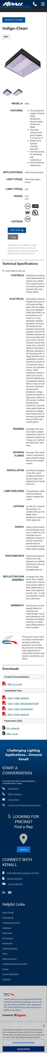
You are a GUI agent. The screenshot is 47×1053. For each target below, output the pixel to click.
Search (23, 849)
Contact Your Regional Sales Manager (24, 805)
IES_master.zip (13, 728)
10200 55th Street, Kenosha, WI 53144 (23, 872)
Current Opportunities (10, 974)
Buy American (7, 938)
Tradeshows (6, 928)
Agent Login (6, 912)
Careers (5, 969)
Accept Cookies (23, 1049)
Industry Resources (9, 958)
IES (12, 237)
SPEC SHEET (16, 230)
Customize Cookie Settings (23, 1042)
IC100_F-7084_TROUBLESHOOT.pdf (23, 703)
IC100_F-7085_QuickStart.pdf (20, 709)
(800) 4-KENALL (15, 794)
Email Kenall (13, 799)
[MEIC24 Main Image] (18, 93)
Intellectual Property (9, 948)
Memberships (7, 943)
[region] (23, 1037)
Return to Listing (13, 19)
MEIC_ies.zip (12, 733)
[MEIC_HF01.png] (7, 93)
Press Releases (8, 917)
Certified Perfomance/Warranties (14, 964)
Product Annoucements (11, 922)
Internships (6, 979)
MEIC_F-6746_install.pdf (18, 714)
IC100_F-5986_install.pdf (18, 698)
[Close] (44, 1026)
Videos (4, 953)
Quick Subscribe (15, 884)
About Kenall (7, 933)
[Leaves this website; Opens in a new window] (22, 1015)
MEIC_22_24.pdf (15, 684)
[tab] (6, 37)
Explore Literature (14, 878)
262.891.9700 (13, 788)
